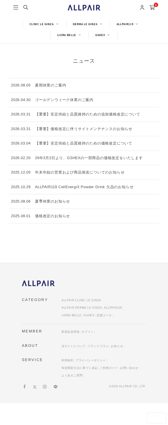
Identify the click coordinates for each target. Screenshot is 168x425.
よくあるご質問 (72, 375)
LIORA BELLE (71, 315)
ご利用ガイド (109, 368)
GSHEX (89, 315)
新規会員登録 (70, 331)
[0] (152, 8)
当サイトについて (73, 346)
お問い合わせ (129, 368)
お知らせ (117, 346)
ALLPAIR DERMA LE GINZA (81, 307)
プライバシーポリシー (91, 360)
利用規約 (67, 360)
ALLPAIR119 (113, 307)
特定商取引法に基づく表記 (79, 368)
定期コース (104, 315)
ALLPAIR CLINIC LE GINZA (81, 300)
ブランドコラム (98, 346)
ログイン (88, 331)
